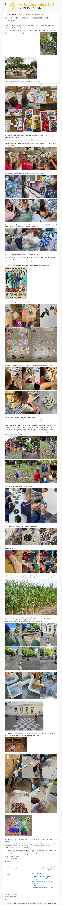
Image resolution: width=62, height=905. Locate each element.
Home (9, 14)
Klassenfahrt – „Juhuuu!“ (39, 885)
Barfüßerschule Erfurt (19, 903)
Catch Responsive (51, 903)
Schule (14, 14)
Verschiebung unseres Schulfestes (41, 876)
